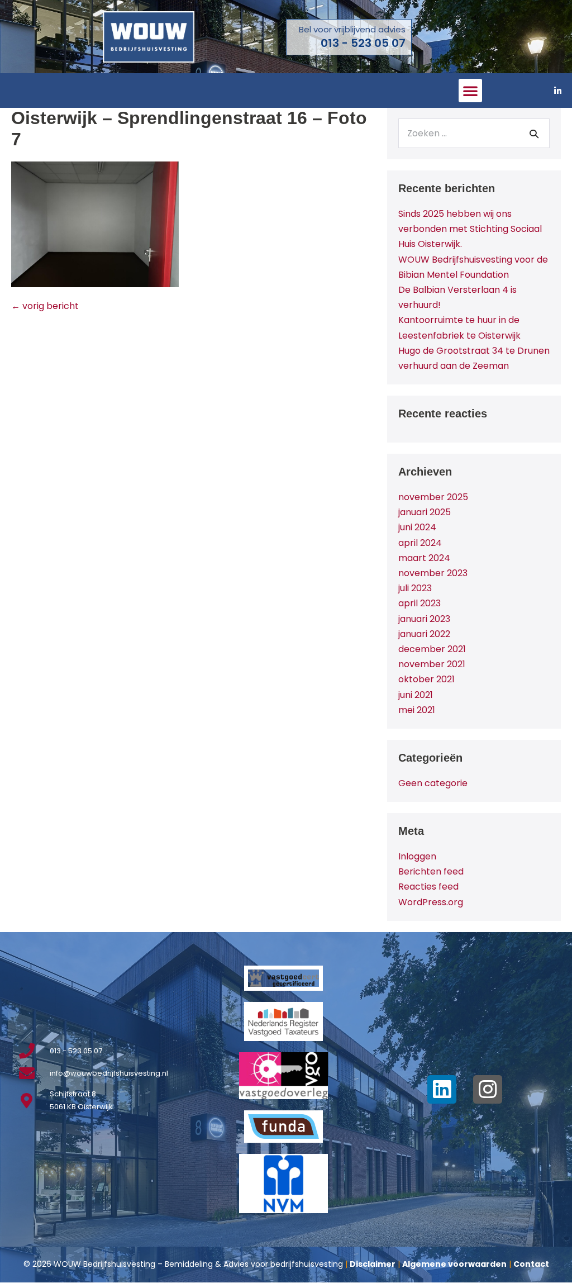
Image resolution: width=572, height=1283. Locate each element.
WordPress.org (430, 902)
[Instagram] (487, 1089)
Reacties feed (428, 886)
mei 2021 (416, 710)
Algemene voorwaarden (454, 1264)
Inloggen (417, 856)
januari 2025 (424, 512)
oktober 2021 (426, 679)
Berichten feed (431, 871)
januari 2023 (424, 618)
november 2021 (431, 664)
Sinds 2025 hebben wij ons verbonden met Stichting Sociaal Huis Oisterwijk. (470, 228)
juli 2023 (415, 588)
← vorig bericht (45, 306)
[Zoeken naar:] (474, 133)
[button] (470, 90)
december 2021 (432, 649)
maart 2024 (424, 558)
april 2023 (419, 603)
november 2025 (433, 497)
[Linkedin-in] (558, 90)
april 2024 (420, 542)
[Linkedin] (441, 1089)
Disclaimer (372, 1264)
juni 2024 (417, 527)
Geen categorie (433, 783)
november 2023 (433, 573)
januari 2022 (424, 634)
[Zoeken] (534, 133)
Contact (531, 1264)
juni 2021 (415, 694)
